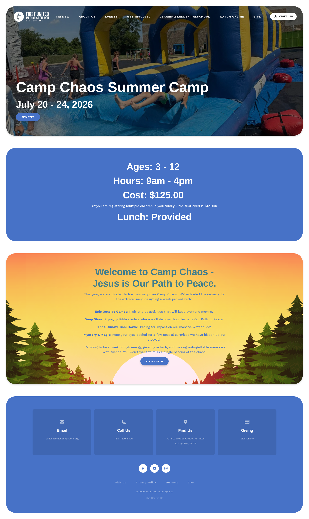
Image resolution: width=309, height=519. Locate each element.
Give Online (247, 438)
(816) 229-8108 (124, 438)
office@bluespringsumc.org (62, 438)
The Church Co (154, 497)
